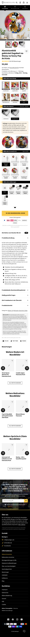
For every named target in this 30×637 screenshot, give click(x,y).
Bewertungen (5, 572)
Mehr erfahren (21, 524)
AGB (3, 601)
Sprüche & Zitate (23, 310)
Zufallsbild (4, 575)
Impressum (5, 590)
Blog (3, 581)
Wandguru (16, 631)
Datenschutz (5, 593)
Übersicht (22, 106)
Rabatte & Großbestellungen (9, 563)
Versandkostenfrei (14, 68)
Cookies (4, 604)
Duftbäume (5, 578)
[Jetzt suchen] (26, 500)
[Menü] (27, 2)
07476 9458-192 (8, 543)
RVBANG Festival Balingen (7, 610)
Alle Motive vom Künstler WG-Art (14, 233)
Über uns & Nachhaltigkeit (8, 566)
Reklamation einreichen (8, 557)
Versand (4, 598)
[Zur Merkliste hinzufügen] (26, 51)
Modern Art (10, 310)
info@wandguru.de (9, 540)
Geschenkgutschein (7, 569)
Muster (26, 106)
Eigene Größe (25, 151)
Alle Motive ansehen (15, 383)
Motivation (16, 310)
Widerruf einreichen (7, 554)
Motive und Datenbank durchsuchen (15, 504)
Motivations (18, 393)
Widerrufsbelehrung (7, 595)
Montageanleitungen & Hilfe (9, 560)
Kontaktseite (7, 546)
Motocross (15, 608)
